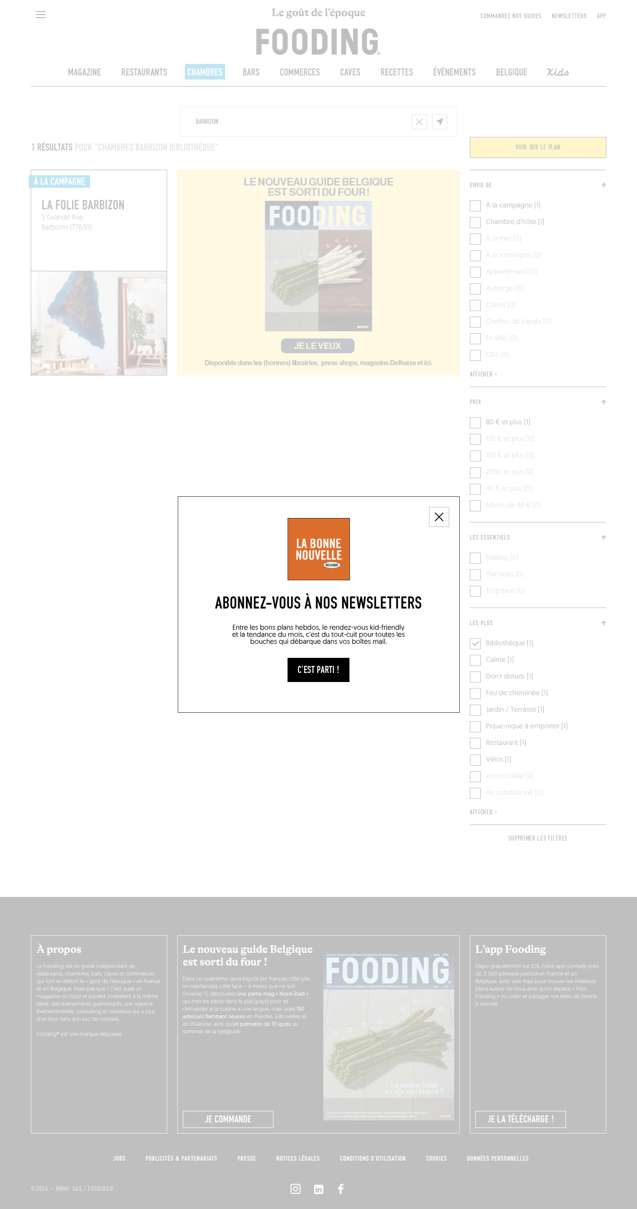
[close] (439, 517)
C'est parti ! (318, 669)
